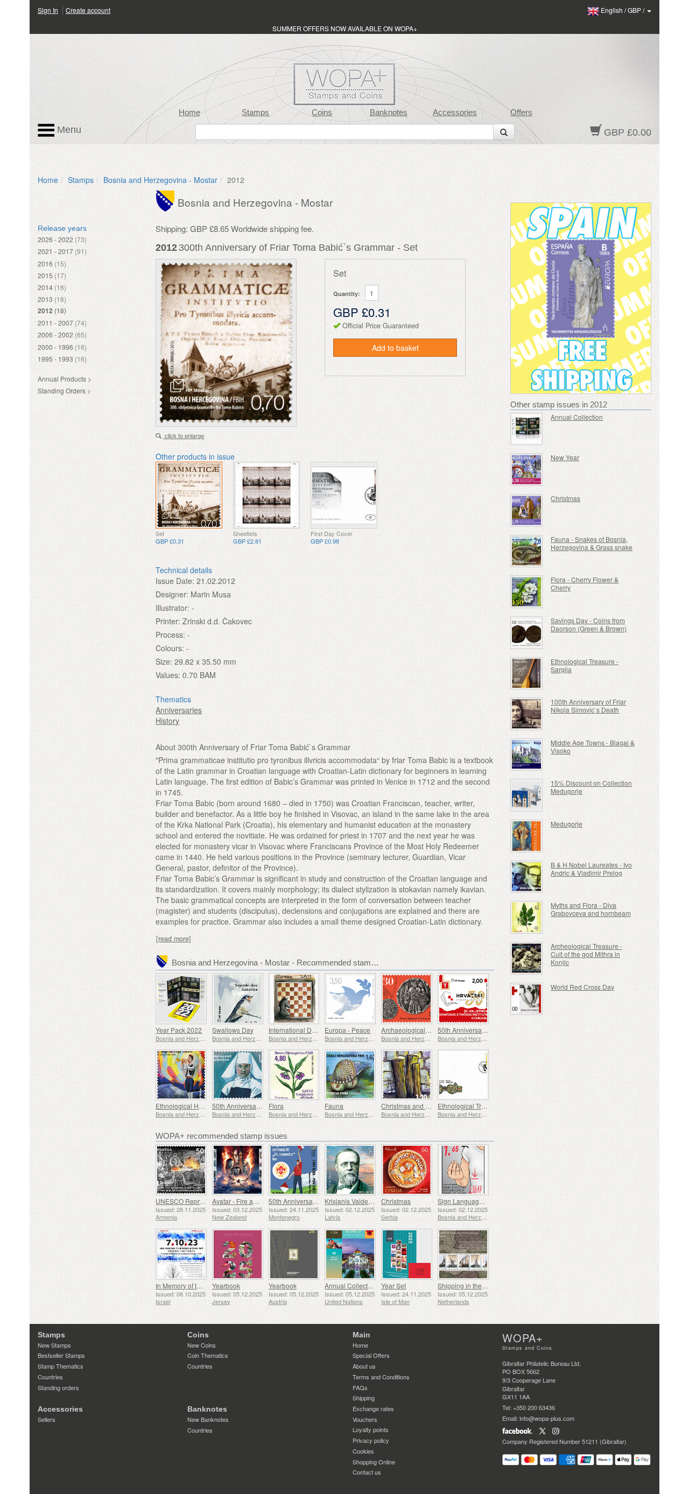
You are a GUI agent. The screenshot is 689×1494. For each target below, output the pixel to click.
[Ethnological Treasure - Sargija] (526, 673)
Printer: (168, 621)
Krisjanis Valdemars (354, 1201)
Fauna (334, 1105)
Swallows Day (233, 1029)
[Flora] (294, 1075)
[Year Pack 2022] (181, 998)
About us (364, 1366)
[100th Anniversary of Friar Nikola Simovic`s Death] (526, 713)
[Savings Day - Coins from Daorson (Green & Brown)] (526, 632)
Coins (322, 112)
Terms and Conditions (381, 1376)
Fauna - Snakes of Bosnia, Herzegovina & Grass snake (591, 543)
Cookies (363, 1451)
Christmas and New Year (417, 1105)
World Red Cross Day (582, 986)
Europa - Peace (347, 1029)
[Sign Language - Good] (463, 1169)
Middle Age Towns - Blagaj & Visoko (593, 746)
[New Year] (526, 469)
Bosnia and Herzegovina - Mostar (160, 179)
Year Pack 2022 (179, 1029)
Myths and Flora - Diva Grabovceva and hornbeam (591, 909)
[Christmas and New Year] (406, 1075)
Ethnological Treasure (470, 1105)
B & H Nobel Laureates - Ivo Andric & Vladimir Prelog (591, 868)
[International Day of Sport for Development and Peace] (294, 998)
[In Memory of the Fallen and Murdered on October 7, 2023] (181, 1254)
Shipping (364, 1397)
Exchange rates (373, 1408)
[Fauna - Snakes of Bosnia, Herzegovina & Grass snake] (526, 551)
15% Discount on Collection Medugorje (591, 786)
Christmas (396, 1201)
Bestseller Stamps (61, 1355)
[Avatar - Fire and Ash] (237, 1169)
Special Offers (371, 1355)
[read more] (173, 938)
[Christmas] (406, 1169)
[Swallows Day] (237, 998)
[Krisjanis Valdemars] (350, 1169)
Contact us (367, 1472)
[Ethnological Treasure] (463, 1075)
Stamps (255, 112)
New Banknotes (208, 1419)
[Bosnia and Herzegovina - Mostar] (167, 200)
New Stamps (54, 1345)
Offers (521, 112)
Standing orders (58, 1387)
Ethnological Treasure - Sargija (584, 665)
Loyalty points (371, 1429)
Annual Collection (577, 416)
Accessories (455, 112)
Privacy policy (371, 1440)
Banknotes (388, 112)
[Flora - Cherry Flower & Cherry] (526, 591)
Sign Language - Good (471, 1201)
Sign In (48, 10)
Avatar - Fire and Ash (242, 1201)
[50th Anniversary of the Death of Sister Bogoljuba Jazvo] (237, 1075)
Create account (88, 10)
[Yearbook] (237, 1254)
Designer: (172, 594)
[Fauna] (350, 1075)
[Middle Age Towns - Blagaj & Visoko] (526, 754)
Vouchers (365, 1419)
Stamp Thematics (60, 1366)
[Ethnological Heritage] (181, 1075)
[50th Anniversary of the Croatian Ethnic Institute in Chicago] (463, 998)
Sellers (46, 1419)
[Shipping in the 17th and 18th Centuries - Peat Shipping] (463, 1254)
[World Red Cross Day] (526, 999)
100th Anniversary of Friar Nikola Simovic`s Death (588, 705)
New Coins (201, 1345)
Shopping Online (374, 1461)
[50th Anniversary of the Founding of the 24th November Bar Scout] (294, 1169)
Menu (67, 129)
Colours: (170, 648)
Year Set (393, 1285)
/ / (623, 10)
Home (189, 112)
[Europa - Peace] (350, 998)
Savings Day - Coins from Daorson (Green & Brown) (589, 624)
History (167, 720)
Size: (164, 661)
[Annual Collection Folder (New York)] (350, 1254)
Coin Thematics (207, 1355)
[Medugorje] (526, 836)
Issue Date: (175, 580)
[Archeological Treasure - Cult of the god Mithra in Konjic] (526, 958)
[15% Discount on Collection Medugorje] (526, 795)
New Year (565, 457)
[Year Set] (406, 1254)
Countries (50, 1376)
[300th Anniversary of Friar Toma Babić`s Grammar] (189, 495)
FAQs (360, 1387)
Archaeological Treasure (417, 1029)
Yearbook (226, 1285)
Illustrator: (172, 607)
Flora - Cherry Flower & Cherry (584, 583)
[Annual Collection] (526, 429)
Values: (168, 675)
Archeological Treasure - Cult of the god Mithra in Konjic (586, 954)
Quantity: (346, 294)
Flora (276, 1105)
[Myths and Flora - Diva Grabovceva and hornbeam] (526, 917)
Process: (170, 634)
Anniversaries (179, 709)
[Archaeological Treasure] (406, 998)
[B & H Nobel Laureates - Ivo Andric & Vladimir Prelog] (526, 877)
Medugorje (566, 823)
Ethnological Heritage (187, 1105)
